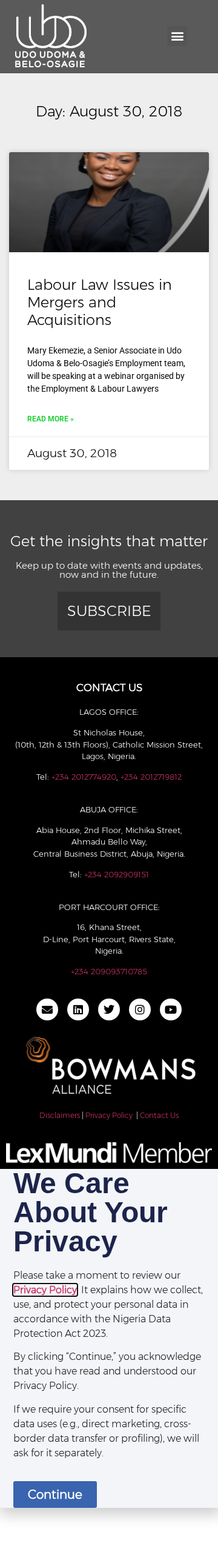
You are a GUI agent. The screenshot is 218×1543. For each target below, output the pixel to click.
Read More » (50, 419)
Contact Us (159, 1115)
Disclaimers (59, 1115)
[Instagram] (140, 1009)
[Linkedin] (78, 1009)
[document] (109, 1338)
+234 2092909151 (116, 874)
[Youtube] (171, 1009)
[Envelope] (47, 1009)
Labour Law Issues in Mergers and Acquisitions (99, 302)
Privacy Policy (109, 1115)
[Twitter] (109, 1009)
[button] (177, 36)
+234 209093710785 (109, 971)
